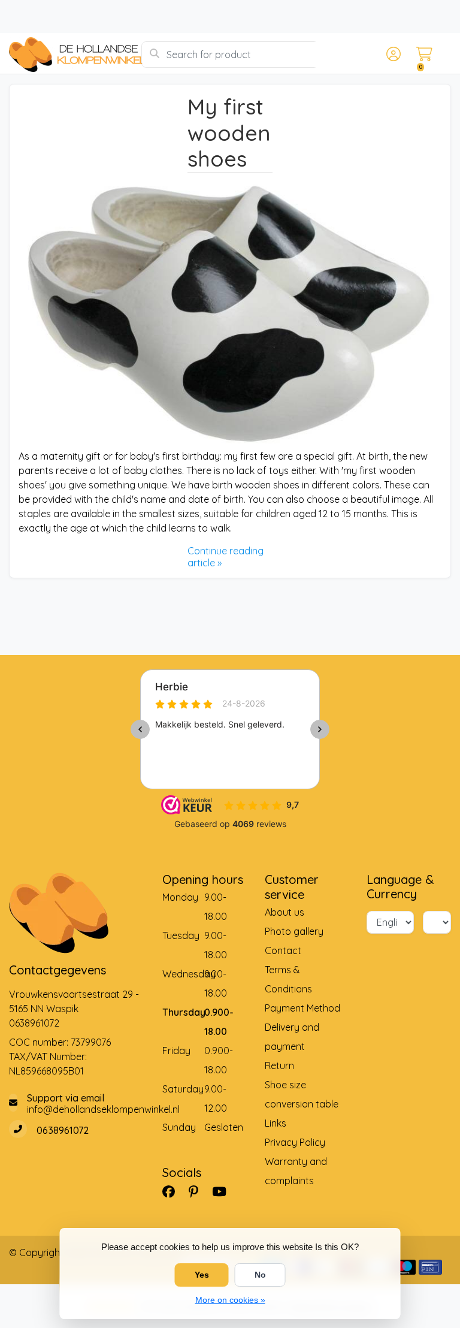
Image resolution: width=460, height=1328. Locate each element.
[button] (392, 54)
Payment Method (302, 1008)
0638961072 (34, 1023)
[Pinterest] (198, 1191)
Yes (202, 1274)
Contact (283, 950)
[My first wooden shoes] (230, 311)
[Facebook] (173, 1191)
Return (279, 1066)
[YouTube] (224, 1191)
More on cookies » (230, 1300)
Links (275, 1123)
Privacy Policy (295, 1142)
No (260, 1274)
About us (284, 912)
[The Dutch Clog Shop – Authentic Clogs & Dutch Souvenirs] (75, 54)
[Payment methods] (404, 1267)
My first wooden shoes (229, 132)
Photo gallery (294, 931)
